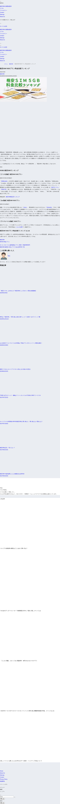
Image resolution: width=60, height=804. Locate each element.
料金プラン (7, 241)
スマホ (2, 8)
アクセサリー (3, 10)
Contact (2, 12)
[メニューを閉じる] (0, 1)
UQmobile (49, 207)
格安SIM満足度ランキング (13, 196)
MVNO (2, 241)
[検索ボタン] (0, 43)
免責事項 (2, 781)
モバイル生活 (3, 26)
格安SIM (2, 74)
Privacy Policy (3, 779)
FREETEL (4, 189)
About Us (2, 16)
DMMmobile (4, 181)
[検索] (0, 23)
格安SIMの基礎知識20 (6, 6)
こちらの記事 (19, 227)
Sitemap (2, 14)
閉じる (2, 798)
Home (1, 771)
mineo (25, 207)
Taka (9, 255)
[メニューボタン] (0, 45)
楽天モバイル (54, 187)
